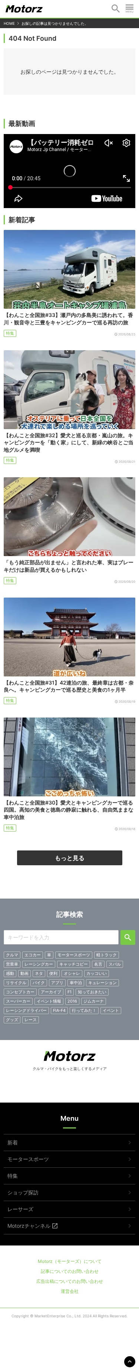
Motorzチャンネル (28, 1226)
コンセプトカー (20, 991)
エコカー (32, 954)
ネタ (39, 973)
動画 (24, 973)
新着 (12, 1142)
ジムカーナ (93, 1001)
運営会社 (70, 1291)
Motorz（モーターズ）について (70, 1261)
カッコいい (96, 973)
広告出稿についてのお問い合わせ (69, 1281)
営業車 (12, 964)
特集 (10, 333)
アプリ (57, 982)
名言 (98, 964)
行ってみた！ (84, 1010)
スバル (115, 964)
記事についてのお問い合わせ (70, 1271)
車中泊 (76, 982)
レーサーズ (20, 1209)
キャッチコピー (73, 964)
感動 (10, 973)
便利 (53, 973)
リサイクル (16, 982)
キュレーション (102, 982)
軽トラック (106, 954)
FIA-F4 (59, 1010)
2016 (72, 1001)
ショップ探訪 (23, 1192)
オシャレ (72, 973)
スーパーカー (18, 1001)
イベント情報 (49, 1001)
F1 (69, 991)
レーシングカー (38, 964)
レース (30, 1019)
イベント (111, 1010)
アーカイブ (51, 991)
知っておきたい (92, 991)
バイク (39, 982)
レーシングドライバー (26, 1010)
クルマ (12, 954)
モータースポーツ (73, 954)
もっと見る (70, 858)
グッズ (12, 1019)
